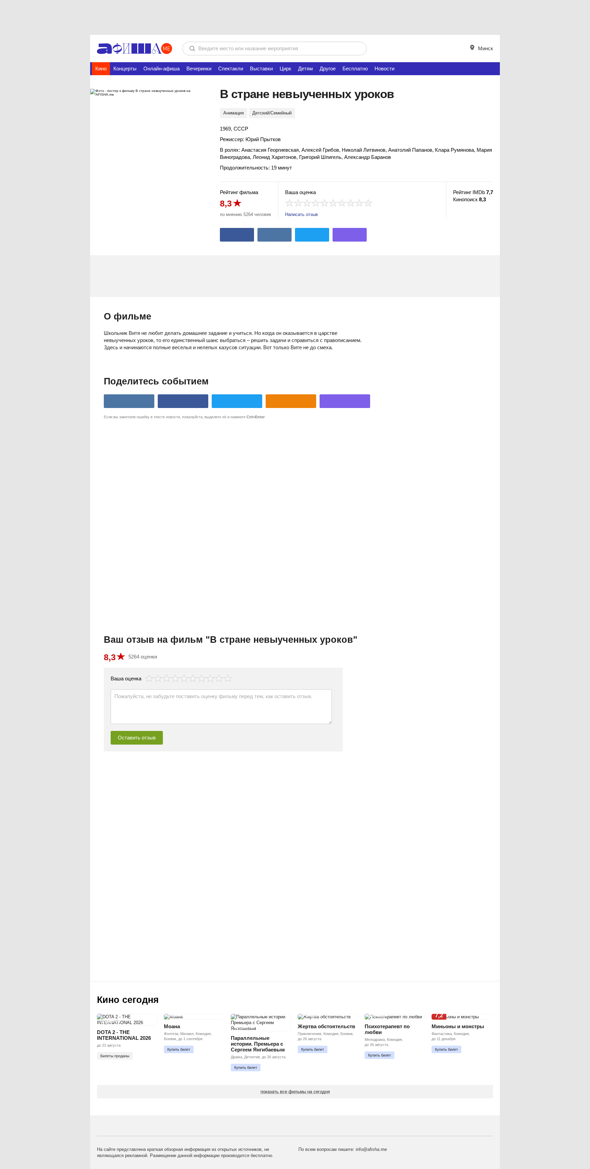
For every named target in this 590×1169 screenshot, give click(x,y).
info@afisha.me (371, 1149)
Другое (328, 68)
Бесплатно (355, 68)
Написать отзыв (301, 214)
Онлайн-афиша (161, 68)
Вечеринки (198, 68)
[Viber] (350, 235)
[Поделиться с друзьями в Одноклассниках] (291, 401)
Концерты (125, 68)
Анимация (233, 112)
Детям (305, 68)
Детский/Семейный (272, 112)
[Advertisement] (295, 17)
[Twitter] (312, 235)
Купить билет (178, 1049)
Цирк (285, 68)
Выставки (261, 68)
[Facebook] (237, 235)
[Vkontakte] (274, 235)
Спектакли (230, 68)
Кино (101, 68)
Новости (384, 68)
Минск (485, 48)
